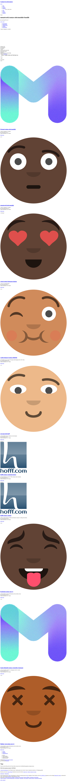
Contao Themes (9, 771)
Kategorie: (2, 52)
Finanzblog (21, 778)
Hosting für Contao (57, 775)
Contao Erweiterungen (4, 770)
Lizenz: (1, 50)
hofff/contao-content (5, 515)
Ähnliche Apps (5, 25)
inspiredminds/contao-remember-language (11, 667)
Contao (9, 775)
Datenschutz (7, 773)
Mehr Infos (2, 135)
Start (3, 5)
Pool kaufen (17, 778)
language (4, 752)
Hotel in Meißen (26, 777)
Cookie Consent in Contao (31, 771)
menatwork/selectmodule (7, 205)
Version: (1, 46)
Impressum (2, 773)
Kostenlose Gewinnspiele (34, 777)
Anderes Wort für (31, 778)
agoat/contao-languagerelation (8, 281)
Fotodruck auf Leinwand (19, 777)
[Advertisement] (33, 37)
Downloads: (2, 47)
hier (27, 775)
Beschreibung (5, 23)
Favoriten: (2, 48)
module (4, 751)
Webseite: (2, 759)
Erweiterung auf (3, 760)
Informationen (5, 24)
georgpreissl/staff (5, 433)
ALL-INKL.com (43, 775)
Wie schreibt (26, 778)
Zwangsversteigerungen (11, 778)
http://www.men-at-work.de (8, 759)
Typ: (1, 51)
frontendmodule (5, 753)
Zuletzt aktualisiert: (3, 53)
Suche (4, 6)
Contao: (1, 49)
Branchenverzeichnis (38, 778)
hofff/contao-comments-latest (8, 474)
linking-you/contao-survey (7, 744)
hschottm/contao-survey (6, 591)
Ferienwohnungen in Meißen (10, 777)
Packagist (7, 760)
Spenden (4, 26)
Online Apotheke (3, 778)
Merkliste (4, 8)
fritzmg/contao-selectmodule (8, 129)
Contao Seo (25, 771)
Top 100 (4, 7)
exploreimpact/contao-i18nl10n (8, 357)
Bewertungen (5, 27)
